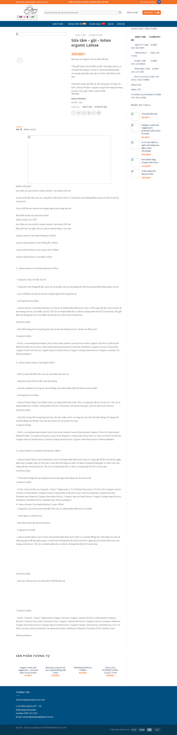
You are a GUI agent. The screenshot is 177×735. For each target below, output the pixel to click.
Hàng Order (136, 85)
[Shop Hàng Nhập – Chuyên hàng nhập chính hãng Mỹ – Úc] (27, 12)
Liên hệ (121, 24)
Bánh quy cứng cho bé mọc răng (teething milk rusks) (55, 670)
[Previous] (16, 671)
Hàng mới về (75, 24)
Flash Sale (95, 24)
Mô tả (19, 129)
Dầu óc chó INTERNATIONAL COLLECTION (110, 670)
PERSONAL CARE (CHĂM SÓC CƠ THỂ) (144, 70)
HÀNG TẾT (136, 89)
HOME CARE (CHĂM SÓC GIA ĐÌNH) (144, 62)
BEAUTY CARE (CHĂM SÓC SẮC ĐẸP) (144, 46)
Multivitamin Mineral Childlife (83, 668)
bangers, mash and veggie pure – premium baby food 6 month (28, 670)
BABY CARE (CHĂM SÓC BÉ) (146, 38)
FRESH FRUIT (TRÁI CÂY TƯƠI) (145, 54)
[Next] (122, 671)
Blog (111, 24)
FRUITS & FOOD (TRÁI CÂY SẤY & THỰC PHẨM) (145, 78)
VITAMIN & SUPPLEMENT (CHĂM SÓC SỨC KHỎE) (146, 96)
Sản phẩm (57, 24)
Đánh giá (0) (29, 129)
